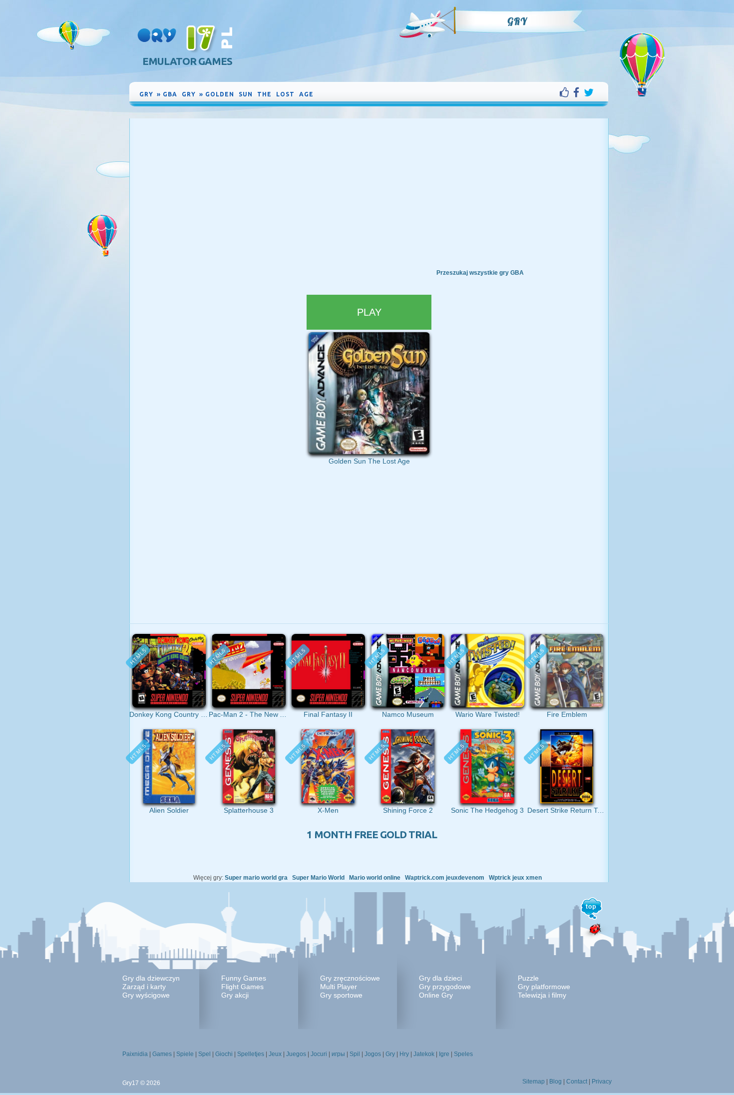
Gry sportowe (341, 995)
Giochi (224, 1054)
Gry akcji (235, 995)
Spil (355, 1054)
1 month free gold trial (372, 834)
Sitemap (533, 1081)
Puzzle (528, 978)
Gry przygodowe (445, 987)
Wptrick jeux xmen (515, 877)
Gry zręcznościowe (350, 978)
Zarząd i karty (144, 987)
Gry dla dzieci (440, 978)
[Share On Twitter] (589, 92)
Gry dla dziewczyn (151, 978)
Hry (404, 1054)
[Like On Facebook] (566, 92)
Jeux (275, 1054)
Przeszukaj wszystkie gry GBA (480, 272)
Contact (576, 1081)
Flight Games (242, 987)
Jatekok (423, 1054)
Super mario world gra (256, 877)
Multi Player (338, 987)
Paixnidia (135, 1054)
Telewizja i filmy (542, 995)
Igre (444, 1054)
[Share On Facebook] (578, 92)
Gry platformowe (544, 987)
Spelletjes (250, 1054)
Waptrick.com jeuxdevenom (444, 877)
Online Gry (436, 995)
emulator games (187, 61)
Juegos (296, 1054)
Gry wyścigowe (146, 995)
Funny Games (243, 978)
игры (338, 1054)
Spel (204, 1054)
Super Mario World (318, 877)
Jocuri (319, 1054)
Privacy (602, 1081)
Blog (555, 1081)
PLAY (369, 312)
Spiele (185, 1054)
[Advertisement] (369, 193)
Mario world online (374, 877)
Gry (517, 21)
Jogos (373, 1054)
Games (162, 1054)
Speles (463, 1054)
